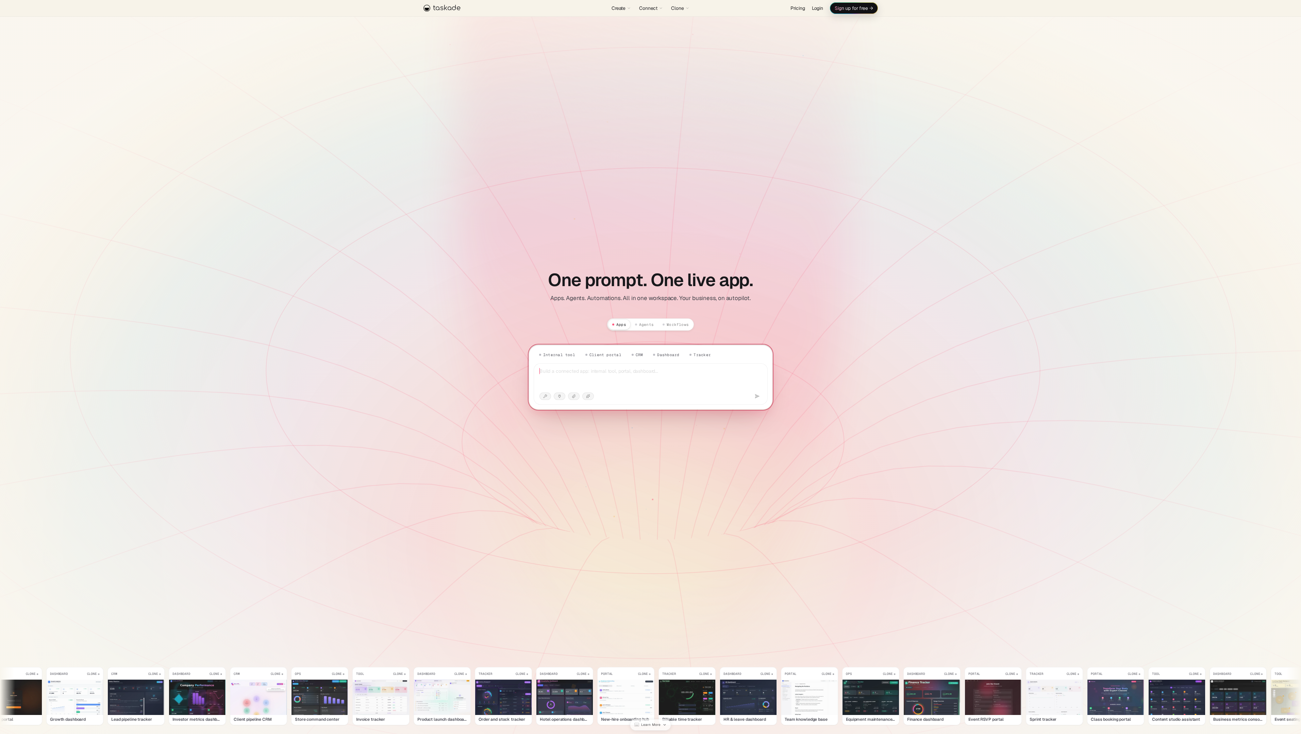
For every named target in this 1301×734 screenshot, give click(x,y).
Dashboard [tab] (668, 354)
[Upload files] (574, 396)
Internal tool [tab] (559, 354)
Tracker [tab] (702, 354)
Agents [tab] (646, 324)
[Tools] (545, 396)
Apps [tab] (621, 324)
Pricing (797, 8)
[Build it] (757, 396)
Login (817, 8)
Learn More (651, 724)
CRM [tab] (639, 354)
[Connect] (559, 396)
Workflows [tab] (678, 324)
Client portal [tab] (605, 354)
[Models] (588, 396)
